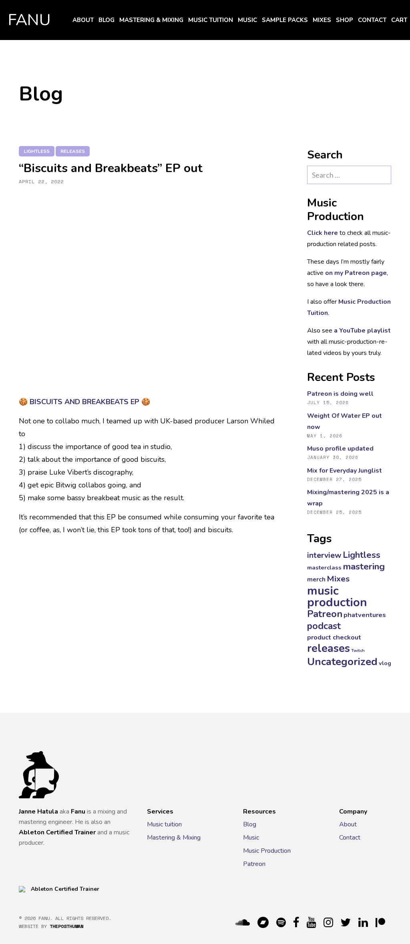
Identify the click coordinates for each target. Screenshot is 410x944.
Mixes (322, 20)
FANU (29, 20)
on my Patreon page (356, 273)
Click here (322, 232)
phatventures (365, 614)
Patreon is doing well (340, 393)
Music (247, 20)
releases (72, 151)
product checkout (334, 637)
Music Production (267, 850)
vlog (385, 663)
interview (324, 555)
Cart (399, 20)
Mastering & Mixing (151, 20)
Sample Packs (285, 20)
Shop (344, 20)
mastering (364, 566)
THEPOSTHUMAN (66, 926)
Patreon (324, 613)
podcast (324, 626)
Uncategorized (342, 662)
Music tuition (210, 20)
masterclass (324, 567)
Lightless (37, 151)
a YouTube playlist (362, 330)
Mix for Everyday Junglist (344, 470)
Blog (106, 20)
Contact (372, 20)
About (83, 20)
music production (337, 596)
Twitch (358, 650)
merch (316, 579)
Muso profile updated (340, 448)
